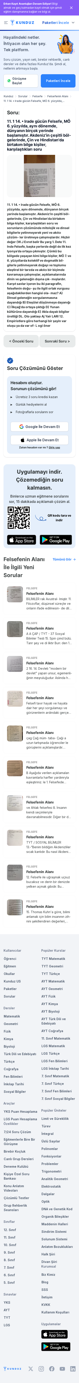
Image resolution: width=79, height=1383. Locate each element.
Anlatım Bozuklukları (57, 1247)
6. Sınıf (9, 1275)
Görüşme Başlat (19, 81)
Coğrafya (11, 1069)
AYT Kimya (49, 1004)
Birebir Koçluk (14, 1151)
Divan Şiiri (49, 1262)
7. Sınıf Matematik (55, 1076)
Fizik (7, 1031)
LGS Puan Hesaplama (20, 1119)
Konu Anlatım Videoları (14, 1188)
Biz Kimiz (48, 1274)
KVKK (45, 1305)
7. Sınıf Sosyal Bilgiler (58, 1099)
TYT (7, 1317)
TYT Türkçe (50, 974)
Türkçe (9, 1061)
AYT (7, 1310)
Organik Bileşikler (55, 1216)
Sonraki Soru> (57, 341)
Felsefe (37, 96)
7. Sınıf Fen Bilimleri (56, 1091)
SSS (44, 1290)
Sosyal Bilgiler (15, 1091)
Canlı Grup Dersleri (19, 1159)
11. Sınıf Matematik (55, 1038)
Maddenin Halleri (54, 1224)
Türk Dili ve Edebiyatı (20, 1054)
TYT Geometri (52, 966)
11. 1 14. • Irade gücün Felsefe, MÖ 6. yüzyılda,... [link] (34, 101)
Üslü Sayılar (50, 1141)
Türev (45, 1126)
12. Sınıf (10, 1230)
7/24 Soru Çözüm (17, 1132)
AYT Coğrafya (52, 1031)
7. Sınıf (9, 1267)
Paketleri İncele (58, 81)
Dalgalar (48, 1194)
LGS (7, 1325)
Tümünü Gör (62, 559)
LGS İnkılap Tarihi (55, 1068)
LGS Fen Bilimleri (54, 1061)
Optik (45, 1201)
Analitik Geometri (54, 1179)
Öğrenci (10, 959)
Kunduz (8, 96)
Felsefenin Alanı (57, 96)
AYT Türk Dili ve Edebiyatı (53, 1021)
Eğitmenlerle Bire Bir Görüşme (19, 1142)
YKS (7, 1302)
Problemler (49, 1164)
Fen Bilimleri (13, 1076)
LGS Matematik (53, 1046)
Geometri (11, 1024)
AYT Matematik (53, 981)
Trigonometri (51, 1171)
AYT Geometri (52, 989)
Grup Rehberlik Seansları (15, 1208)
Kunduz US (12, 981)
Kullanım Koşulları (55, 1312)
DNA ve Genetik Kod (56, 1209)
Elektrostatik (51, 1186)
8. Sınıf (9, 1260)
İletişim (46, 1297)
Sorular (23, 96)
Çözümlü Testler (16, 1198)
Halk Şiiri (48, 1254)
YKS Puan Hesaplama (20, 1111)
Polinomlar (49, 1149)
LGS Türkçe (50, 1053)
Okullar (9, 974)
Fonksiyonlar (51, 1156)
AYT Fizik (48, 996)
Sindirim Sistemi (53, 1231)
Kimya (8, 1039)
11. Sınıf (9, 1237)
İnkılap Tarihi (14, 1084)
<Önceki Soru (21, 341)
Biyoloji (9, 1046)
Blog (44, 1282)
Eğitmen (10, 966)
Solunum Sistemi (54, 1239)
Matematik (12, 1016)
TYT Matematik (53, 959)
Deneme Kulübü (16, 1166)
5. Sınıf (9, 1282)
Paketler (10, 989)
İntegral (47, 1134)
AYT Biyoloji (50, 1011)
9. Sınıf (9, 1252)
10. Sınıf (10, 1245)
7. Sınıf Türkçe (52, 1083)
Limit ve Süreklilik (55, 1118)
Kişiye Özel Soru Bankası (16, 1176)
